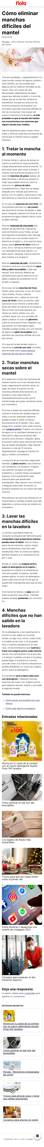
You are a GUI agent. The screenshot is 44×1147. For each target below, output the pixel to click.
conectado (29, 993)
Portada (5, 42)
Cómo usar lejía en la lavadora (20, 708)
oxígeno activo (13, 429)
